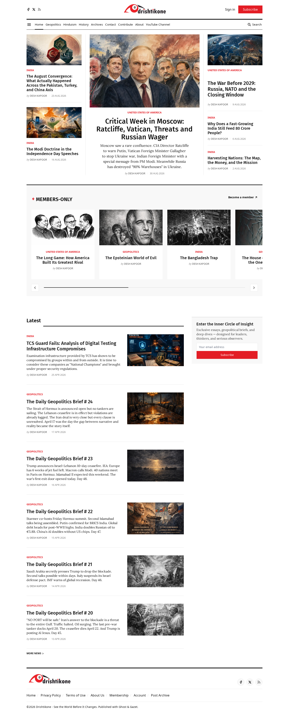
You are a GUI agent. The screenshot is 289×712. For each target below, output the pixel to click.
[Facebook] (28, 9)
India (30, 70)
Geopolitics (131, 252)
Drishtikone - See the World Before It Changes (66, 707)
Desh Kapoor (136, 173)
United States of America (144, 112)
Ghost (122, 707)
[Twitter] (34, 9)
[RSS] (39, 9)
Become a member (241, 197)
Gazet (133, 707)
